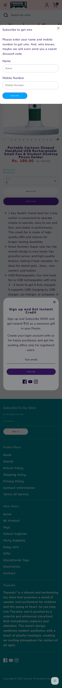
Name (6, 61)
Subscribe (15, 96)
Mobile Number (13, 78)
